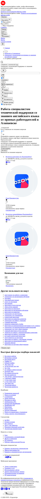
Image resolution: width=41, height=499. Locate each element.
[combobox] (9, 65)
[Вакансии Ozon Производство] (22, 181)
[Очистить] (3, 70)
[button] (3, 38)
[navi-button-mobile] (3, 44)
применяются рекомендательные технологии (17, 479)
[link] (4, 34)
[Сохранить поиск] (3, 75)
